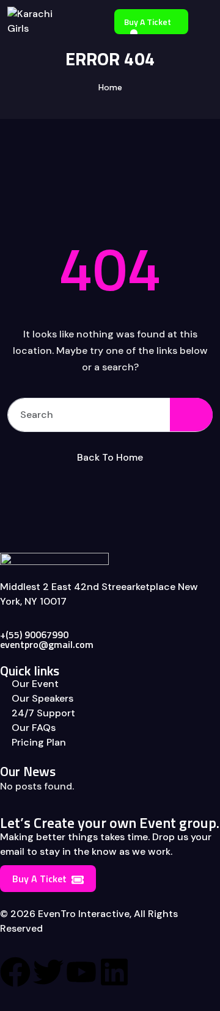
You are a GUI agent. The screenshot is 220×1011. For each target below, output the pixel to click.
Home (110, 87)
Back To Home (110, 457)
